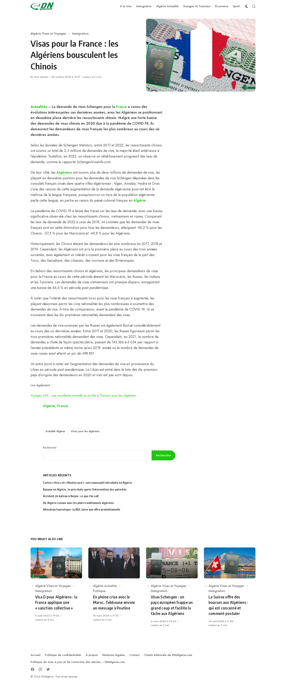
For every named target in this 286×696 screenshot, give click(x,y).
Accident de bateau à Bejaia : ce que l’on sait (71, 496)
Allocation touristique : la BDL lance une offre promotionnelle (81, 509)
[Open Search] (254, 6)
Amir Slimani (41, 77)
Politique (99, 591)
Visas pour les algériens (85, 431)
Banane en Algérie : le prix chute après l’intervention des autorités (85, 489)
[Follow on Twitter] (48, 669)
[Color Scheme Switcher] (247, 6)
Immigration (80, 33)
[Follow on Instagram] (40, 669)
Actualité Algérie (55, 431)
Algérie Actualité (105, 586)
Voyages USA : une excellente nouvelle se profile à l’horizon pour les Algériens (83, 395)
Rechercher (50, 447)
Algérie (139, 200)
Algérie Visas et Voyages (48, 33)
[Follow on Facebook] (32, 669)
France (121, 106)
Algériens (64, 172)
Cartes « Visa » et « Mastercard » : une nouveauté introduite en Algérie (87, 482)
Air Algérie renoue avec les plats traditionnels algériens (78, 503)
